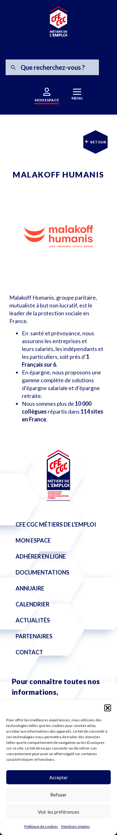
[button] (108, 708)
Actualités (33, 620)
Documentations (42, 572)
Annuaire (30, 588)
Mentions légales (75, 826)
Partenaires (34, 636)
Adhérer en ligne (41, 556)
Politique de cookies (41, 826)
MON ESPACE (47, 100)
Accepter (58, 777)
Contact (29, 652)
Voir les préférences (58, 812)
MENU (77, 98)
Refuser (58, 794)
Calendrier (32, 604)
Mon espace (33, 540)
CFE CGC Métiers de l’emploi (56, 524)
